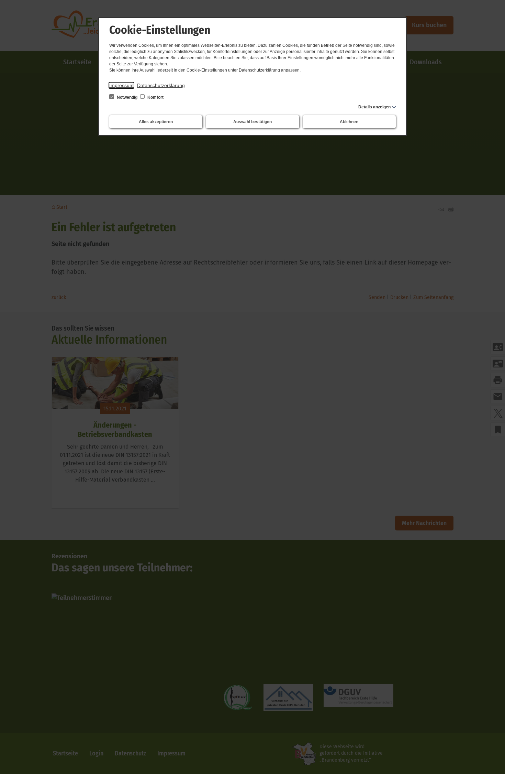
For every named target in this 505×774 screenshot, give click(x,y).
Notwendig (127, 97)
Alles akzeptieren (156, 121)
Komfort (155, 97)
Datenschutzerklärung (161, 85)
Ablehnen (349, 121)
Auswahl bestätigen (252, 121)
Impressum (121, 85)
